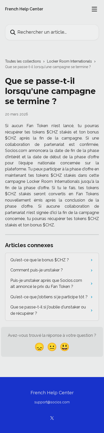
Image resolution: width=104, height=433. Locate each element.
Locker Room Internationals (69, 61)
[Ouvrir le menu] (94, 9)
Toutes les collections (23, 61)
